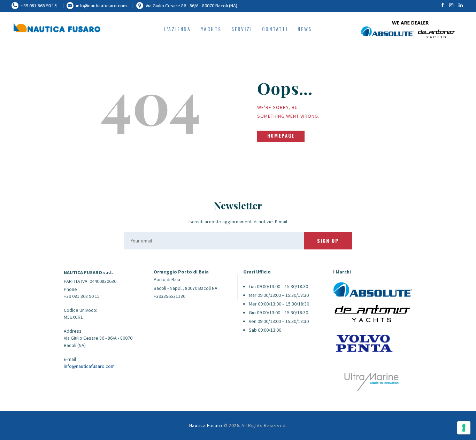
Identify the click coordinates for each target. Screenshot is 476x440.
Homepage (281, 135)
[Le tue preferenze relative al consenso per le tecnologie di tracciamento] (463, 427)
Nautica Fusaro (205, 425)
